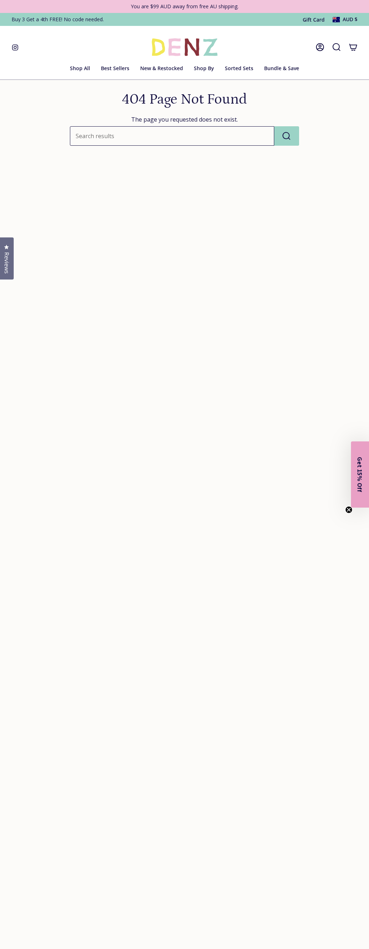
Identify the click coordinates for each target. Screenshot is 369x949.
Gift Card (314, 19)
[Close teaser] (348, 509)
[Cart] (353, 47)
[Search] (286, 136)
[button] (203, 69)
